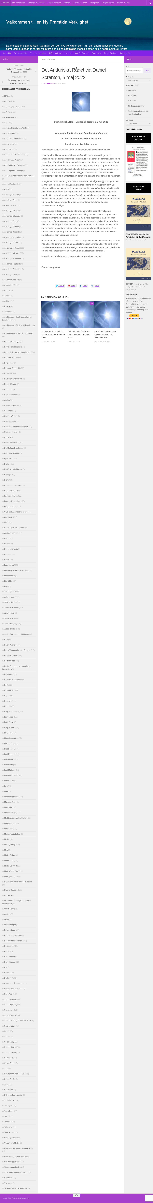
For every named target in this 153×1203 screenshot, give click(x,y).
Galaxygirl (8, 517)
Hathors (7, 538)
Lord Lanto (8, 765)
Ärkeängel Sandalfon (12, 269)
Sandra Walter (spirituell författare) (17, 1021)
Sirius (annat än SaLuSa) (14, 1074)
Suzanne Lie (9, 1100)
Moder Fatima (9, 855)
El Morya (7, 475)
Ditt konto (132, 101)
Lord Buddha (9, 749)
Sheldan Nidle (10, 1052)
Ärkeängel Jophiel (11, 232)
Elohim (7, 480)
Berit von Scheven (11, 357)
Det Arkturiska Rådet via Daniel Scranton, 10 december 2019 (105, 334)
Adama (7, 101)
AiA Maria (8, 112)
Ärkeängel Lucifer (11, 243)
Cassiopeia (8, 411)
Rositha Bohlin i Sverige (14, 989)
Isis (5, 586)
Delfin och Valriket (11, 453)
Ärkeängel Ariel (10, 205)
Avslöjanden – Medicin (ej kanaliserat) (19, 325)
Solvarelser (8, 1090)
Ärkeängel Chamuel (12, 216)
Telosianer (8, 1127)
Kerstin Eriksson (10, 656)
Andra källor (9, 133)
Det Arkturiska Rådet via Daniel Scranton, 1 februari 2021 (53, 334)
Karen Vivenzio (10, 645)
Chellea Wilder (10, 416)
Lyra (6, 786)
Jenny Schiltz (9, 618)
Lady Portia (8, 722)
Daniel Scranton (10, 443)
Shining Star (9, 1058)
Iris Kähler (8, 581)
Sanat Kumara (10, 1015)
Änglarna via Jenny (12, 160)
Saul (6, 1037)
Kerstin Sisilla (9, 661)
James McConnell (11, 608)
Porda (6, 951)
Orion (6, 919)
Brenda (7, 389)
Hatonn (7, 544)
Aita (5, 123)
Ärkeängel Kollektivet (12, 237)
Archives (129, 120)
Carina (7, 400)
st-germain (49, 83)
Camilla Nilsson (10, 395)
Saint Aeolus (9, 994)
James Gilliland (10, 602)
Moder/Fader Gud (11, 871)
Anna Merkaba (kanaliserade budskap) (19, 176)
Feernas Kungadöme (12, 501)
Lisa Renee (8, 733)
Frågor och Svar (10, 506)
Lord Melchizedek (11, 775)
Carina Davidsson (11, 405)
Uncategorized (10, 1138)
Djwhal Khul (9, 459)
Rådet (6, 973)
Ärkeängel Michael (11, 253)
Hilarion (7, 554)
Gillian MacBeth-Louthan (14, 528)
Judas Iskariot (9, 629)
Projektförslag (108, 3)
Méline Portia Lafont (12, 834)
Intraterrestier (9, 576)
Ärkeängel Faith (10, 221)
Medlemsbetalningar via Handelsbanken (138, 112)
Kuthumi (7, 706)
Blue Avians (9, 373)
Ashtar (6, 301)
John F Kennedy (10, 624)
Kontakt (67, 3)
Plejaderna (8, 946)
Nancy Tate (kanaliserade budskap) (18, 882)
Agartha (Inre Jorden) (12, 107)
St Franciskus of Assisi (13, 1095)
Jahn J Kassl (9, 597)
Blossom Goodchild (12, 368)
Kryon (6, 696)
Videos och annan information (16, 1172)
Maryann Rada (10, 802)
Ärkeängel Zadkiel (11, 280)
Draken (7, 464)
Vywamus (8, 1183)
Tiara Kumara (9, 1132)
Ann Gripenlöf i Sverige (13, 171)
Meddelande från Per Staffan (15, 818)
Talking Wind (9, 1106)
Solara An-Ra (9, 1079)
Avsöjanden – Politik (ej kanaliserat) (18, 333)
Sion (6, 1068)
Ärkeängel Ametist (11, 195)
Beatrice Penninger (12, 342)
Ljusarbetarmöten (11, 738)
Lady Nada (8, 717)
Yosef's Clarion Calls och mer (16, 1188)
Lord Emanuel (9, 754)
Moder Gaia (9, 861)
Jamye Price (9, 613)
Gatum (7, 522)
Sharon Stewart (10, 1047)
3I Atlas (7, 96)
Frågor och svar (54, 3)
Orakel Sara (9, 909)
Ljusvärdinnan (10, 743)
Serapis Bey (9, 1042)
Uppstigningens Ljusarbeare (15, 1156)
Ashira (6, 296)
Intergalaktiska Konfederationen (16, 570)
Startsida (5, 3)
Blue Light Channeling (13, 379)
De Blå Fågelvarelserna (13, 448)
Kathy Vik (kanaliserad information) (18, 650)
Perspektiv (94, 3)
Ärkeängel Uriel (10, 274)
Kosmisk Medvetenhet (13, 680)
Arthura (7, 290)
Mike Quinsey (9, 845)
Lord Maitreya (9, 770)
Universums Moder (11, 1143)
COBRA (7, 437)
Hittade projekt (123, 3)
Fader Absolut (9, 496)
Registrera (132, 96)
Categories (130, 77)
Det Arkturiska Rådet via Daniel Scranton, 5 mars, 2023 (79, 334)
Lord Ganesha (10, 759)
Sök (127, 66)
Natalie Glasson (10, 890)
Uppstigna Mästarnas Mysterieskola (18, 1148)
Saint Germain (10, 999)
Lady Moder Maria (11, 711)
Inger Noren (9, 565)
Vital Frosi (8, 1178)
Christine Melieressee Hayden (16, 427)
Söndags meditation (36, 3)
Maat (6, 791)
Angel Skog (9, 149)
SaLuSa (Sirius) (10, 1005)
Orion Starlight (10, 925)
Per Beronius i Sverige (13, 941)
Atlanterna (8, 312)
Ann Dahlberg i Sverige (13, 165)
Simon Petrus (9, 1063)
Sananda (8, 1010)
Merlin (6, 839)
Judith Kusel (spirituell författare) (17, 634)
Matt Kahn (8, 807)
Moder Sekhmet (10, 866)
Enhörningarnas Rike (12, 485)
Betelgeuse (8, 363)
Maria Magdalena (11, 797)
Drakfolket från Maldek (13, 469)
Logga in (132, 90)
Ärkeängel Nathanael (12, 258)
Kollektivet (8, 674)
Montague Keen (10, 876)
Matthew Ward (10, 813)
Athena (7, 306)
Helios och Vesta (11, 549)
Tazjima (7, 1116)
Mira (6, 850)
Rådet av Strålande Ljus (13, 983)
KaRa (6, 639)
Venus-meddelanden (12, 1167)
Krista (6, 685)
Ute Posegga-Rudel (12, 1162)
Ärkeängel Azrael (11, 211)
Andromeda (9, 144)
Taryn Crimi (8, 1111)
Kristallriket (8, 690)
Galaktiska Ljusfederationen (15, 512)
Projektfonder (9, 957)
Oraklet (7, 914)
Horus (6, 560)
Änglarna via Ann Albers (13, 155)
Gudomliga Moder (11, 533)
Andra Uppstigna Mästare (14, 139)
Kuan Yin (8, 701)
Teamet (7, 1122)
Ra (5, 967)
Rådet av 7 (8, 978)
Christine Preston (11, 432)
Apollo (6, 189)
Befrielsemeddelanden (13, 347)
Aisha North (9, 117)
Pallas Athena (9, 930)
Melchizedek (9, 829)
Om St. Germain (80, 3)
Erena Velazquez (11, 491)
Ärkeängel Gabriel (11, 227)
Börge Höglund (10, 384)
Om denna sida (18, 3)
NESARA (8, 895)
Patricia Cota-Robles (12, 935)
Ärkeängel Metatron (12, 248)
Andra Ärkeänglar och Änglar (15, 128)
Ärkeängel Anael (10, 200)
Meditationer (9, 823)
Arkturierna (48, 59)
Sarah (6, 1031)
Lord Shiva (8, 781)
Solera (7, 1084)
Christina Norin (10, 421)
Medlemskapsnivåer (136, 106)
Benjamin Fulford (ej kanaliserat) (17, 352)
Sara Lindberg (10, 1026)
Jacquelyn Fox (10, 592)
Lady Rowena (9, 728)
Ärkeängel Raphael (12, 264)
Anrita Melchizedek (11, 184)
